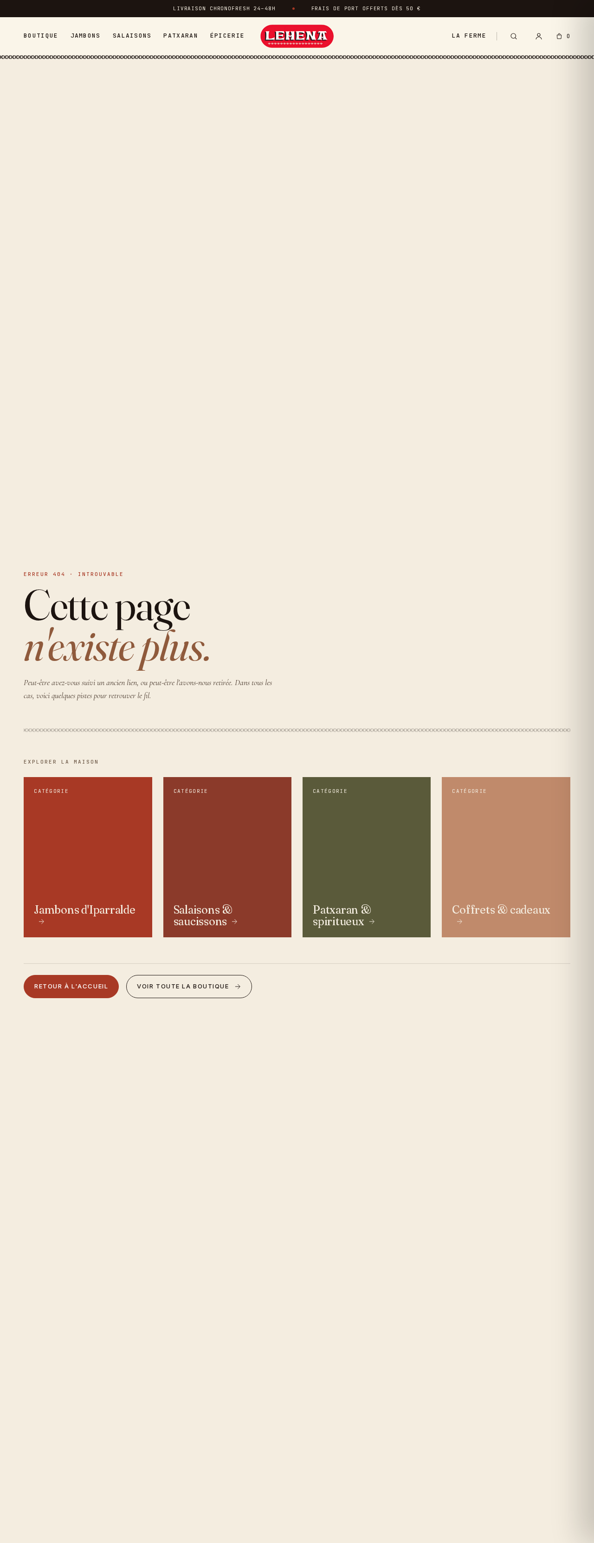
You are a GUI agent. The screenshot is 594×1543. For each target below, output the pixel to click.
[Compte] (538, 36)
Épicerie (227, 35)
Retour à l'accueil (71, 986)
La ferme (469, 35)
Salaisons (132, 35)
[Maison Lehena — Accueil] (296, 36)
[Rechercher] (513, 36)
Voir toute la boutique (183, 986)
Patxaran (180, 35)
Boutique (41, 35)
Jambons (86, 35)
